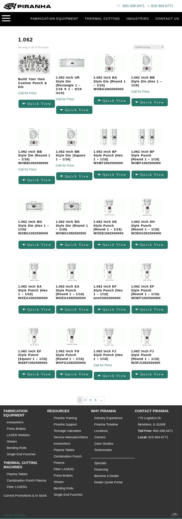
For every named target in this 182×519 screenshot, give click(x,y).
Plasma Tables (17, 474)
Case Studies (103, 443)
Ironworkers (15, 422)
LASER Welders (18, 435)
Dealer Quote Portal (108, 482)
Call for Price (27, 93)
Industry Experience (108, 418)
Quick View (39, 104)
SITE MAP (19, 515)
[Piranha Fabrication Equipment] (173, 515)
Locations (101, 431)
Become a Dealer (106, 476)
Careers (100, 437)
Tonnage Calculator (67, 431)
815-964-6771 (162, 6)
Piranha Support (65, 424)
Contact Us (167, 18)
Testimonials (103, 450)
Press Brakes (16, 428)
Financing (101, 469)
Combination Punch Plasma (26, 480)
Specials (100, 463)
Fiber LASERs (17, 487)
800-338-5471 (134, 6)
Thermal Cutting (102, 18)
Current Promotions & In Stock (25, 495)
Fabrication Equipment (54, 18)
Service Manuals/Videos (71, 437)
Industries (137, 18)
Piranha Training (65, 418)
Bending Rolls (16, 448)
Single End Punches (21, 454)
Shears (12, 441)
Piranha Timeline (106, 424)
